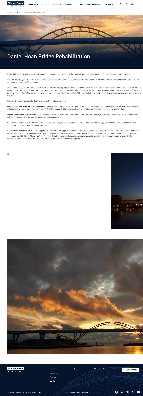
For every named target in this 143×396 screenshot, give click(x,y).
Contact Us (130, 4)
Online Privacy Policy (14, 393)
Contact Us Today (130, 370)
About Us (32, 4)
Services (44, 4)
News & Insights (93, 4)
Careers (108, 4)
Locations (53, 373)
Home (9, 12)
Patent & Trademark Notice (32, 393)
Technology (69, 4)
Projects (82, 4)
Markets (56, 4)
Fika (75, 369)
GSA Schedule (99, 369)
